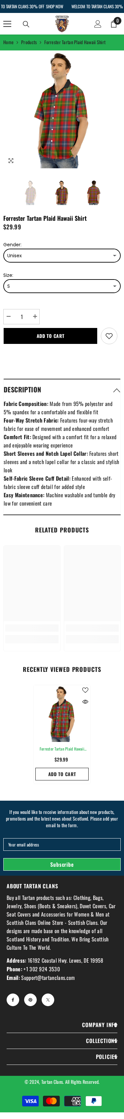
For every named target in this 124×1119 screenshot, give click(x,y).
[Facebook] (13, 1000)
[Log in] (98, 24)
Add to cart (50, 335)
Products (29, 42)
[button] (62, 389)
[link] (32, 628)
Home (8, 42)
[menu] (7, 24)
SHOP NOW (54, 6)
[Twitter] (48, 1000)
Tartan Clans (52, 1081)
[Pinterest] (30, 1000)
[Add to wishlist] (109, 336)
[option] (62, 109)
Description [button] (22, 389)
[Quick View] (85, 702)
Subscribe (61, 864)
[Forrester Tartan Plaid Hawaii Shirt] (62, 713)
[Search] (26, 24)
